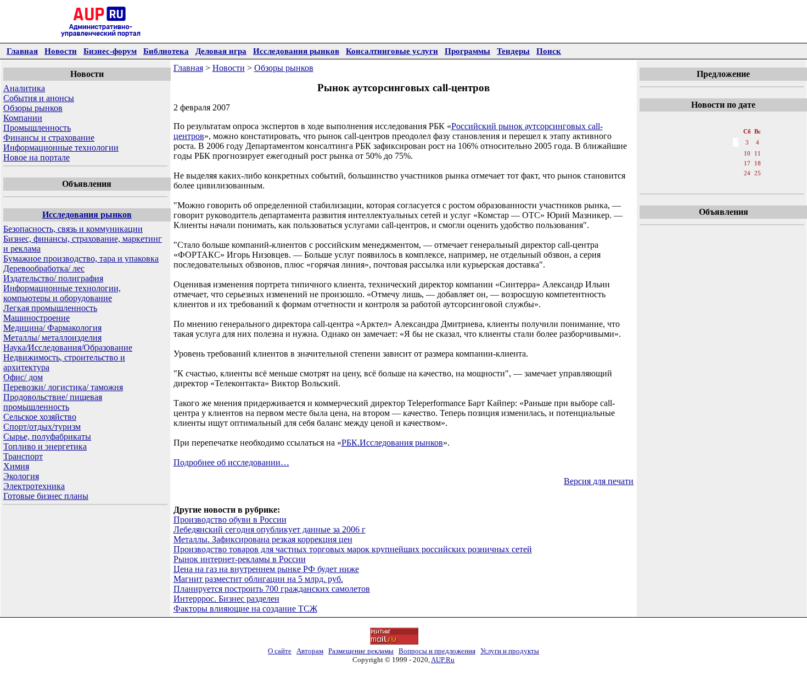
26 (687, 184)
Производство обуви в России (230, 519)
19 (687, 173)
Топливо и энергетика (45, 446)
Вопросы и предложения (437, 651)
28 (711, 184)
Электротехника (34, 486)
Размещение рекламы (361, 651)
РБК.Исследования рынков (392, 442)
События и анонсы (38, 98)
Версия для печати (599, 481)
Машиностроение (36, 318)
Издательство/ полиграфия (53, 278)
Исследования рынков (296, 50)
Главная (22, 50)
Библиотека (166, 50)
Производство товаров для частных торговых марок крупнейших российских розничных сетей (352, 549)
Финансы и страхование (48, 137)
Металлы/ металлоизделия (52, 337)
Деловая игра (220, 50)
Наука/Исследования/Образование (67, 347)
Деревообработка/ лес (44, 268)
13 (699, 163)
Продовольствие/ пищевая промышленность (52, 402)
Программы (467, 50)
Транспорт (23, 456)
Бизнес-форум (110, 50)
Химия (16, 466)
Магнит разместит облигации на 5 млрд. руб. (258, 579)
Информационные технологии (61, 147)
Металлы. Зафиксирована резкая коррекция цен (262, 539)
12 (687, 163)
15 (723, 163)
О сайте (280, 651)
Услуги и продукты (509, 651)
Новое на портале (36, 157)
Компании (22, 118)
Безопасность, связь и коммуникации (73, 229)
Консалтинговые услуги (392, 50)
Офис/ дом (23, 377)
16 (735, 163)
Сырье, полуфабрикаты (47, 436)
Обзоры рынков (33, 108)
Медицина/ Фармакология (52, 327)
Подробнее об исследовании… (231, 462)
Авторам (309, 651)
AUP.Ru (443, 660)
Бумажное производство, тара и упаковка (81, 258)
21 (711, 173)
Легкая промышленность (50, 308)
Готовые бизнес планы (45, 496)
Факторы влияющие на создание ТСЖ (245, 608)
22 (723, 173)
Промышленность (37, 127)
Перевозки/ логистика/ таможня (63, 387)
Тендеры (513, 50)
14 (711, 163)
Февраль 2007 (723, 120)
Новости (60, 50)
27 (699, 184)
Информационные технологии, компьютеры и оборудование (62, 293)
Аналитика (24, 88)
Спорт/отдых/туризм (42, 426)
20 (699, 173)
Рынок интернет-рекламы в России (239, 559)
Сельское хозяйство (39, 416)
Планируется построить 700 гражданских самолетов (271, 588)
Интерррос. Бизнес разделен (226, 598)
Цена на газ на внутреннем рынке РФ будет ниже (266, 569)
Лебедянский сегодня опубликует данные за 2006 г (269, 529)
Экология (21, 476)
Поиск (548, 50)
